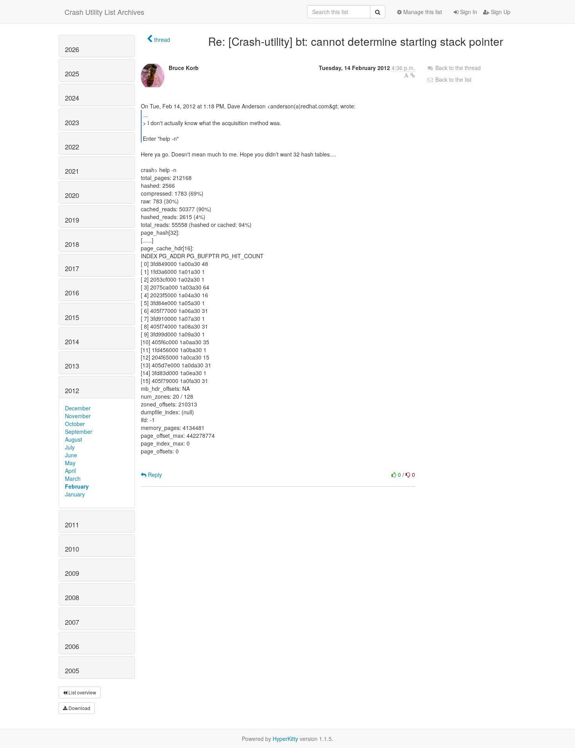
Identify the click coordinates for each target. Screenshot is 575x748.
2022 (72, 146)
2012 (72, 390)
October (75, 424)
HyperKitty (285, 739)
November (78, 416)
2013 (72, 365)
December (78, 408)
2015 (72, 317)
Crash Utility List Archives (104, 12)
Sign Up (499, 12)
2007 (72, 622)
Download (78, 708)
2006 (72, 646)
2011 (72, 524)
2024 (72, 97)
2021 (72, 171)
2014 (72, 341)
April (70, 471)
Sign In (467, 12)
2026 (72, 49)
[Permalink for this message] (412, 75)
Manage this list (422, 12)
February (77, 486)
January (75, 494)
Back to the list (452, 79)
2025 (72, 73)
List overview (81, 692)
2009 (72, 573)
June (71, 455)
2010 (72, 549)
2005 (72, 670)
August (73, 439)
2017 (72, 268)
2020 (72, 195)
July (70, 447)
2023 (72, 122)
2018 (72, 244)
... (145, 114)
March (73, 478)
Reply (154, 474)
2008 (72, 597)
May (70, 463)
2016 (72, 292)
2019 (72, 220)
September (78, 431)
